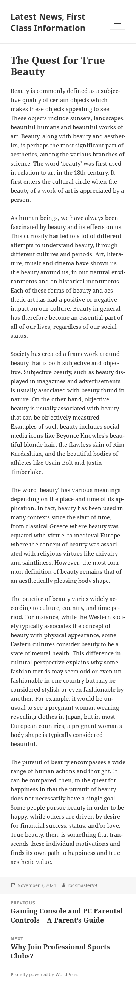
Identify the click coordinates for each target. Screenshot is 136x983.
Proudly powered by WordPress (44, 974)
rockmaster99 (82, 885)
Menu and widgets (117, 29)
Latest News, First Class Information (48, 22)
